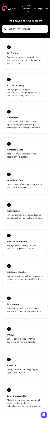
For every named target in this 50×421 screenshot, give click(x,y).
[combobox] (27, 29)
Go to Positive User (26, 8)
